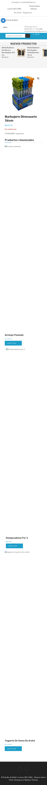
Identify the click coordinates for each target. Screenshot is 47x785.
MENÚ (5, 27)
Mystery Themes (31, 780)
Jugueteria (20, 133)
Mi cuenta (17, 13)
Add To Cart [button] (11, 343)
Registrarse (27, 13)
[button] (38, 78)
